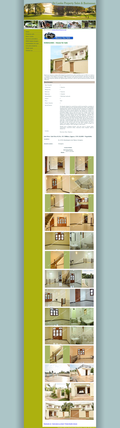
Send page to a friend (58, 424)
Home (27, 31)
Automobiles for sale (32, 43)
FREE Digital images (32, 41)
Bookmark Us (47, 424)
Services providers (32, 38)
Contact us (29, 50)
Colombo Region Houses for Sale (59, 29)
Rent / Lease (30, 36)
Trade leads (29, 48)
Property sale (30, 34)
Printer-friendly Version (71, 424)
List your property (31, 45)
